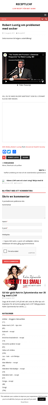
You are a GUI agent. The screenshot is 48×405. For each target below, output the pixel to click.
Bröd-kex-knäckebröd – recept (13, 338)
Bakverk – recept (8, 331)
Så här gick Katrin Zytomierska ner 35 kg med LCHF (24, 294)
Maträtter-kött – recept (10, 375)
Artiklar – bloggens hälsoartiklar (13, 319)
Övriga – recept (7, 381)
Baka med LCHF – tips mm (12, 325)
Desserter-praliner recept (11, 344)
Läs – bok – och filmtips (10, 356)
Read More (24, 402)
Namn (4, 221)
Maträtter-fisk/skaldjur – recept (13, 369)
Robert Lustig (13, 157)
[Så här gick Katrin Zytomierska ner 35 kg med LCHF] (24, 289)
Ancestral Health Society (35, 147)
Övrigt (4, 387)
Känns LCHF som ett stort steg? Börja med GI (25, 180)
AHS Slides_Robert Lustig (11, 147)
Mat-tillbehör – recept (10, 362)
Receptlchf (21, 33)
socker (25, 157)
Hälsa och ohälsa (8, 350)
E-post (4, 228)
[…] (25, 307)
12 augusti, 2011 (9, 33)
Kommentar (6, 205)
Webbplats (6, 234)
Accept (41, 399)
